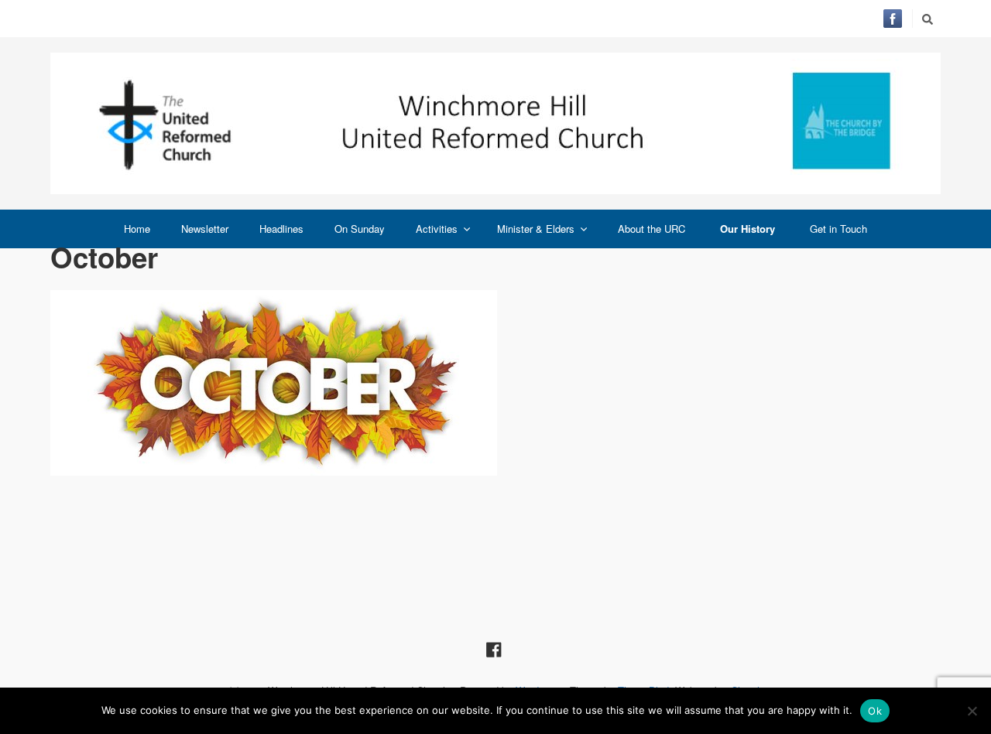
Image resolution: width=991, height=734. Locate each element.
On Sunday (359, 228)
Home (137, 228)
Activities (437, 228)
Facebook (892, 18)
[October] (495, 383)
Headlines (281, 228)
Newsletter (204, 228)
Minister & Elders (535, 228)
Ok (875, 711)
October (104, 257)
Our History (747, 228)
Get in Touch (838, 228)
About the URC (651, 228)
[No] (971, 711)
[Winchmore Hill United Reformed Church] (495, 123)
